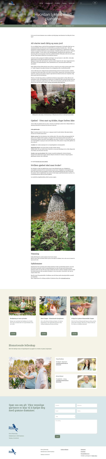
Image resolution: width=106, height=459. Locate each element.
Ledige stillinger (64, 449)
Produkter (57, 3)
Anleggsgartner (49, 3)
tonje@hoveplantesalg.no (62, 363)
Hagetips (64, 3)
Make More (94, 455)
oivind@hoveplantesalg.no (62, 380)
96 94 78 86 (58, 382)
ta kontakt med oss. (65, 278)
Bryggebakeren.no (85, 453)
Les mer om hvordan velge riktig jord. (56, 82)
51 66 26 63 (58, 364)
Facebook (83, 451)
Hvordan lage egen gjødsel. (41, 161)
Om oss (41, 3)
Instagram (83, 449)
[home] (12, 3)
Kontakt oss (71, 3)
